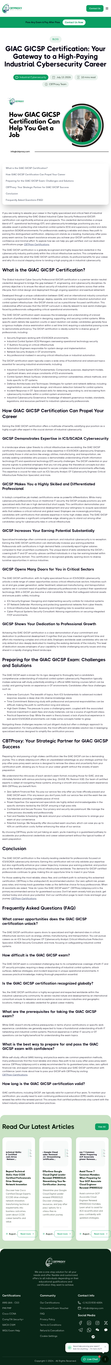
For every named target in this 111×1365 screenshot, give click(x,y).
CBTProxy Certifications (36, 244)
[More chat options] (105, 1359)
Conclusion (12, 193)
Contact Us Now (74, 22)
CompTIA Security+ (13, 1319)
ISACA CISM (8, 1325)
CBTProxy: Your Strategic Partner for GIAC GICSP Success (37, 187)
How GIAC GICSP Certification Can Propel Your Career (35, 174)
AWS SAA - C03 (10, 1302)
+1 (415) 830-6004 (92, 1302)
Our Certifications (50, 1302)
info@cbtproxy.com (93, 1308)
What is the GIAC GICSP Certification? (27, 168)
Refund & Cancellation (52, 1330)
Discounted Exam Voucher (54, 1308)
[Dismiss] (105, 1346)
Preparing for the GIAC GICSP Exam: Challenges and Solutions (40, 180)
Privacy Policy (47, 1319)
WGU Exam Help (11, 1330)
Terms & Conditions (50, 1325)
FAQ (42, 1313)
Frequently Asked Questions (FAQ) (24, 200)
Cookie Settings (48, 1336)
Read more (26, 1234)
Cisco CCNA (9, 1313)
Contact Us (94, 8)
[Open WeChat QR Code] (97, 1330)
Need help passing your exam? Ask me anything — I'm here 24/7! (87, 1347)
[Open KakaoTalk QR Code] (106, 1330)
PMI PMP (7, 1308)
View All (102, 1127)
